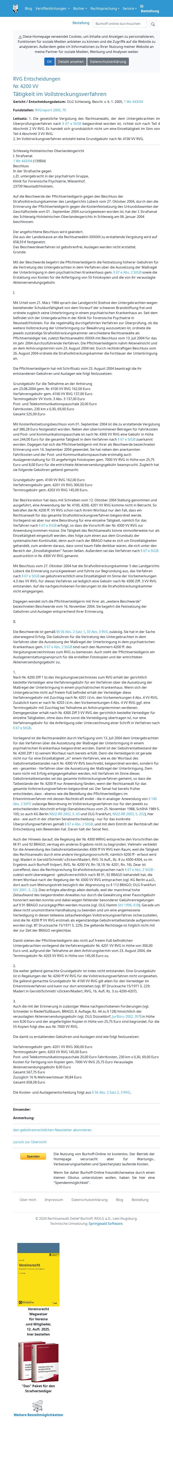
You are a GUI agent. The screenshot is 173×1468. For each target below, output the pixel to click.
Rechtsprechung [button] (104, 8)
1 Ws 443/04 (133, 101)
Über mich (28, 1199)
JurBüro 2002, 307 (126, 1016)
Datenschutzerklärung (108, 61)
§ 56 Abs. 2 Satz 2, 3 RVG (111, 1092)
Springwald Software (105, 1223)
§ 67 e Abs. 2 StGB (127, 272)
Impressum (54, 1199)
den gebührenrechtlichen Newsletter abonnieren (52, 1130)
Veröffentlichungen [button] (51, 8)
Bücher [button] (79, 8)
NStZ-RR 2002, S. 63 (64, 814)
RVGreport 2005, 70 (50, 110)
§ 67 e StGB (71, 123)
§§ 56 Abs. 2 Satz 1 (70, 631)
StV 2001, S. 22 (24, 890)
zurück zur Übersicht (30, 1142)
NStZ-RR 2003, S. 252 (128, 814)
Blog (28, 8)
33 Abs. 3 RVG (97, 631)
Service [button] (128, 8)
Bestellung (81, 22)
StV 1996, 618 (128, 905)
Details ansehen (71, 61)
